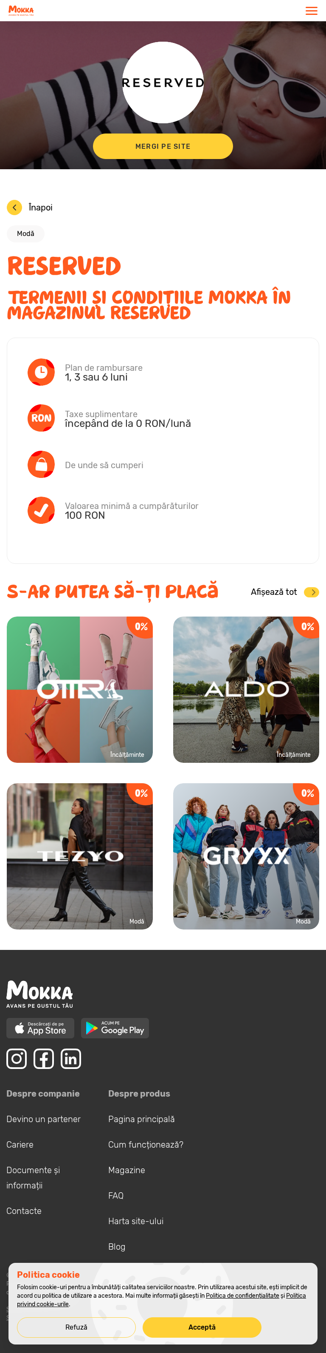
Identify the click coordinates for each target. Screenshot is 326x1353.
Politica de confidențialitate (242, 1295)
